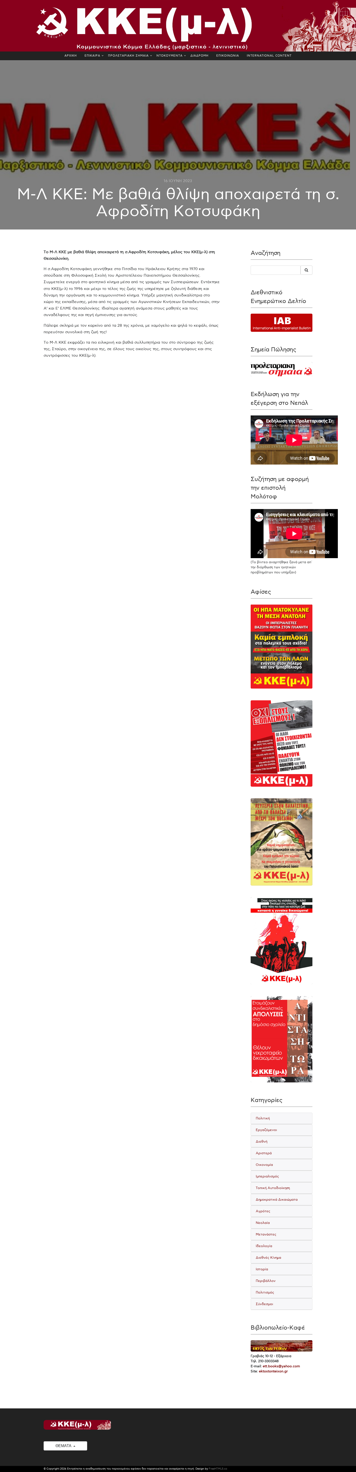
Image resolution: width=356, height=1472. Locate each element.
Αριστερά (264, 1153)
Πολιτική (263, 1118)
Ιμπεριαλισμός (267, 1176)
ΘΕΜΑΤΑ (63, 1446)
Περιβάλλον (266, 1281)
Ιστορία (262, 1269)
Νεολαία (263, 1223)
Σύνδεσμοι (264, 1304)
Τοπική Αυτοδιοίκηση (273, 1188)
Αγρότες (263, 1211)
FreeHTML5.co (218, 1468)
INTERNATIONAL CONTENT (269, 56)
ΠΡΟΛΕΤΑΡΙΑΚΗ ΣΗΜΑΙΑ (128, 56)
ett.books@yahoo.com (281, 1366)
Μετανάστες (266, 1234)
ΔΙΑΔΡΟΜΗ (199, 56)
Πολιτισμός (265, 1292)
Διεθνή (261, 1141)
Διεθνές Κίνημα (268, 1258)
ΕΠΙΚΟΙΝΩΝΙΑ (227, 56)
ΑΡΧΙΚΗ (70, 56)
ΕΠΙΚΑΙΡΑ (92, 56)
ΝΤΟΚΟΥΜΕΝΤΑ (169, 56)
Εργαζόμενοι (266, 1130)
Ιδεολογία (264, 1246)
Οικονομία (264, 1165)
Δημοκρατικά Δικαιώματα (277, 1200)
